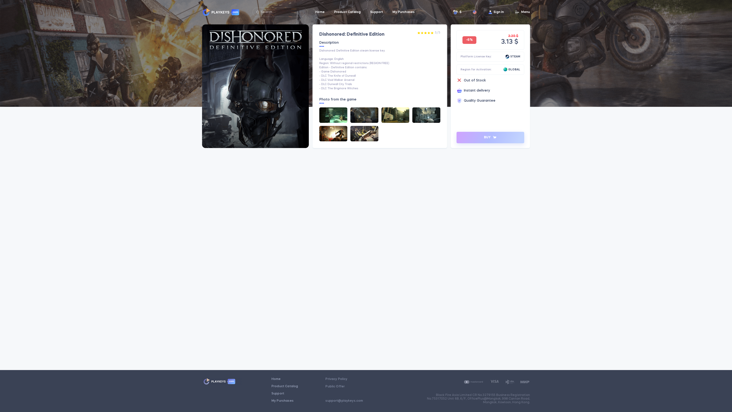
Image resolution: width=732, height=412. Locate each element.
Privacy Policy (336, 379)
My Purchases (282, 400)
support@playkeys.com (344, 400)
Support (277, 393)
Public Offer (335, 386)
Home (276, 379)
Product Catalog (284, 386)
